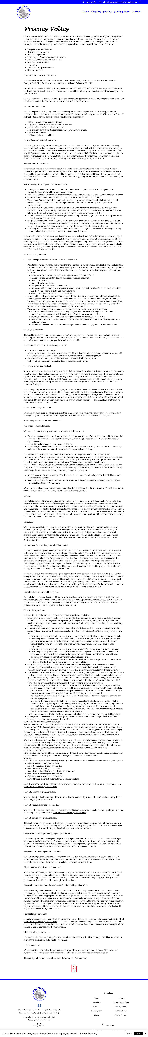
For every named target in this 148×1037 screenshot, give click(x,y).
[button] (107, 11)
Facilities (96, 1006)
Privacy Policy (121, 1006)
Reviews (121, 998)
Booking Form (96, 1011)
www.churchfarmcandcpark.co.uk (101, 91)
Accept (138, 1033)
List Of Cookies (121, 1015)
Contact (97, 1015)
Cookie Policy (121, 1011)
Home (96, 998)
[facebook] (139, 2)
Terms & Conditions (121, 1002)
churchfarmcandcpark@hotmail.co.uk (40, 402)
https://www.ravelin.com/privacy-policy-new (53, 695)
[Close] (145, 1033)
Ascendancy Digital (44, 1020)
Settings (128, 1033)
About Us (96, 1002)
